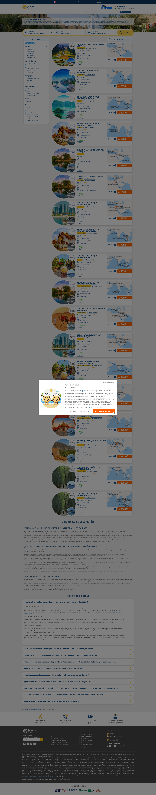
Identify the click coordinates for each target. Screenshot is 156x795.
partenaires (84, 390)
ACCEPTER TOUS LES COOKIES (103, 411)
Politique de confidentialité (95, 407)
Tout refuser (73, 411)
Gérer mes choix (84, 411)
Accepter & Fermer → (108, 383)
